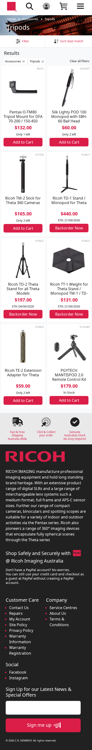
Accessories (30, 19)
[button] (22, 41)
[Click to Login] (46, 6)
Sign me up (40, 725)
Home (11, 19)
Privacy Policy (21, 630)
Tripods (50, 19)
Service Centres (63, 607)
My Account (19, 619)
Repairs (16, 613)
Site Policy (18, 624)
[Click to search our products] (29, 6)
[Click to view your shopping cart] (63, 6)
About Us (58, 613)
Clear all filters (79, 61)
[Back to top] (85, 743)
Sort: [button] (71, 41)
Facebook (17, 672)
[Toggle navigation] (80, 10)
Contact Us (19, 607)
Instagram (18, 677)
